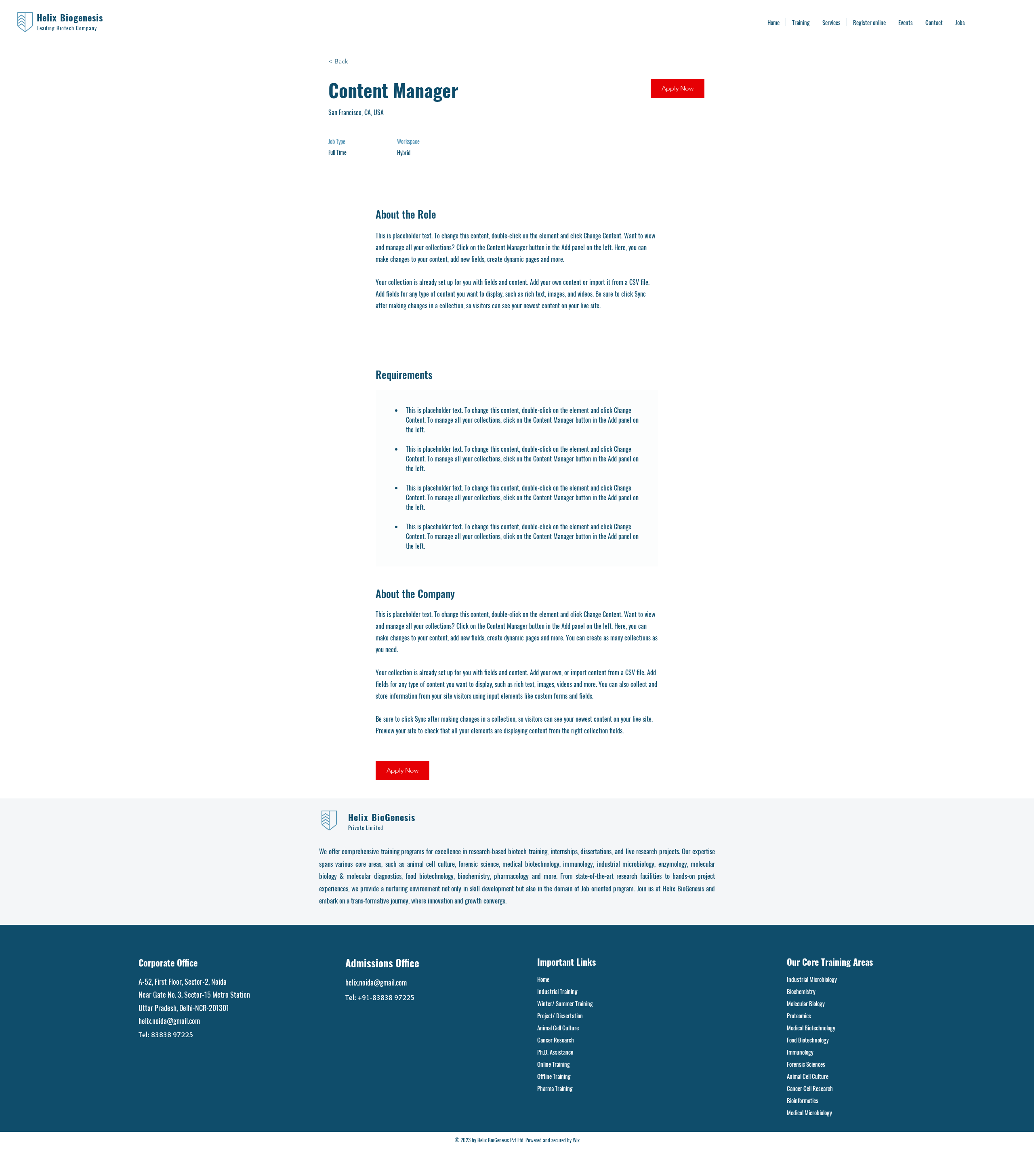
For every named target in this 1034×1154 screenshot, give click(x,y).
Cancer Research (555, 1039)
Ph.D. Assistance (555, 1051)
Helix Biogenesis (70, 17)
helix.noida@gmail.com (169, 1020)
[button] (677, 88)
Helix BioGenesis (382, 817)
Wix (576, 1140)
